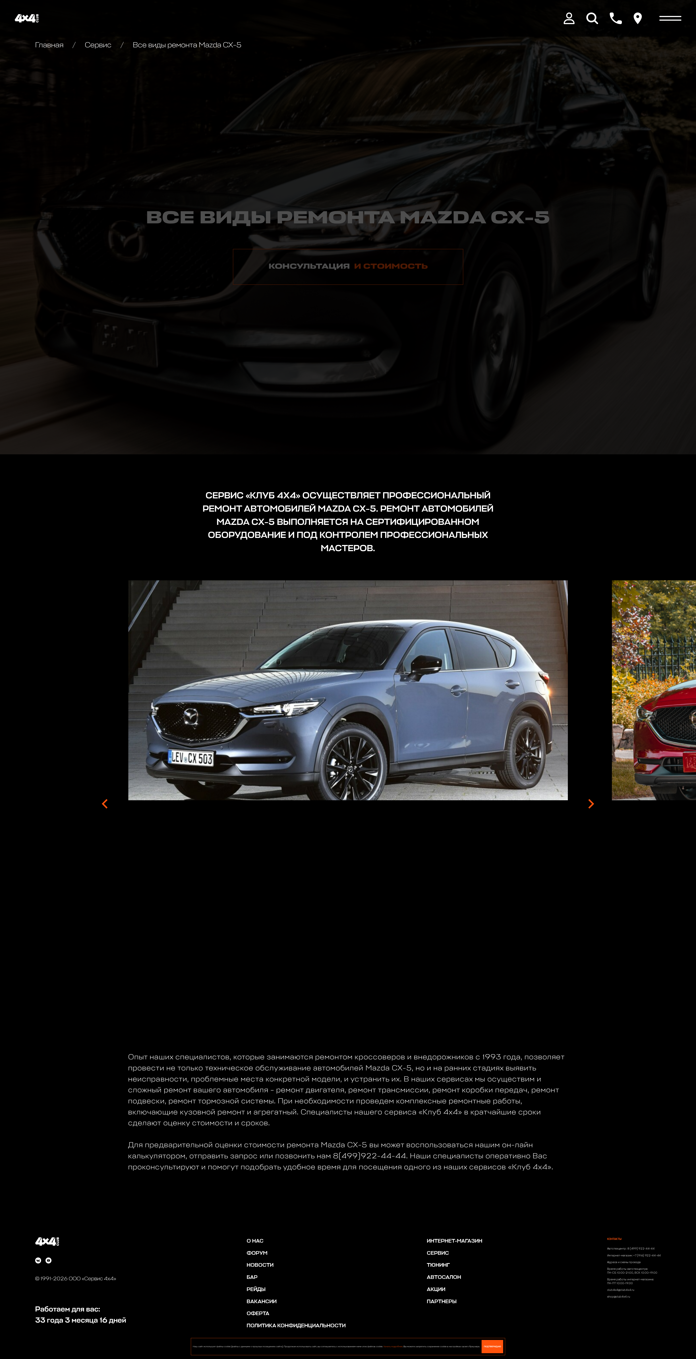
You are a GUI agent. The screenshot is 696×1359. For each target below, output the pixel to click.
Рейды (256, 1289)
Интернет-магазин (454, 1241)
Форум (257, 1253)
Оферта (258, 1313)
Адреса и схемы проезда (624, 1262)
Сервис (98, 45)
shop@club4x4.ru (618, 1297)
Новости (260, 1265)
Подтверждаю (492, 1347)
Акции (436, 1289)
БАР (252, 1277)
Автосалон (444, 1277)
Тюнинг (438, 1265)
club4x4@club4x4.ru (620, 1290)
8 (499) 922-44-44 (641, 1249)
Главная (50, 45)
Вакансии (262, 1301)
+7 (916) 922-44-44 (647, 1255)
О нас (255, 1241)
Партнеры (442, 1301)
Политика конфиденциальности (296, 1325)
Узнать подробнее (393, 1347)
